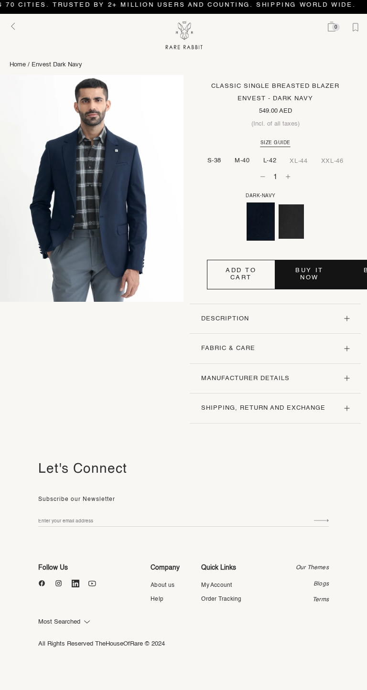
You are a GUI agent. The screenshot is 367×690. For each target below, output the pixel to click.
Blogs (321, 584)
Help (157, 599)
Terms (321, 600)
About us (162, 585)
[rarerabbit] (183, 35)
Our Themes (312, 568)
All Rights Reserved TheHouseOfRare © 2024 (101, 644)
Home (18, 65)
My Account (216, 585)
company (165, 567)
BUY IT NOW (309, 274)
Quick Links (218, 567)
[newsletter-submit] (321, 521)
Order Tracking (221, 599)
